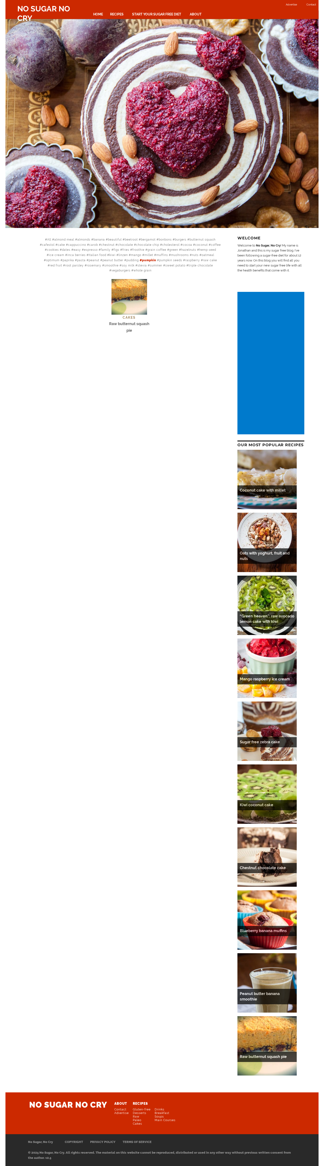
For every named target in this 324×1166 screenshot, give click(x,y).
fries (125, 249)
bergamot (148, 239)
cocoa (187, 244)
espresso (91, 249)
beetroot (131, 239)
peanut (94, 260)
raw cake (210, 260)
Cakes (137, 1123)
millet (148, 255)
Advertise (291, 4)
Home (98, 14)
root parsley (74, 265)
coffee (216, 244)
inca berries (76, 255)
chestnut (108, 244)
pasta (81, 260)
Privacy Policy (103, 1142)
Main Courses (165, 1120)
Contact (311, 4)
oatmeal (208, 255)
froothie (138, 249)
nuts (195, 255)
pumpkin (149, 260)
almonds (83, 239)
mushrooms (180, 255)
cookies (53, 249)
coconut (201, 244)
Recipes (117, 14)
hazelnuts (188, 249)
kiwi (112, 255)
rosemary (94, 265)
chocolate (125, 244)
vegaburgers (120, 270)
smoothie (111, 265)
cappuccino (77, 244)
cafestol (48, 244)
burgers (180, 239)
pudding (132, 260)
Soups (159, 1116)
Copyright (74, 1142)
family (106, 249)
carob (93, 244)
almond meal (64, 239)
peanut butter (112, 260)
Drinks (159, 1109)
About (196, 14)
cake (61, 244)
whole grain (143, 270)
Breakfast (162, 1113)
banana (99, 239)
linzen (123, 255)
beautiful (115, 239)
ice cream (56, 255)
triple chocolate (201, 265)
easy (77, 249)
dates (66, 249)
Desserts (139, 1113)
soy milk (128, 265)
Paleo (137, 1120)
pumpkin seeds (170, 260)
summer (156, 265)
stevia (142, 265)
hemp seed (207, 249)
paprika (68, 260)
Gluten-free (142, 1109)
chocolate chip (147, 244)
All (49, 239)
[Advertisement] (271, 363)
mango (136, 255)
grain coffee (157, 249)
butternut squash (203, 239)
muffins (162, 255)
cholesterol (171, 244)
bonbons (165, 239)
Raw (136, 1116)
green (173, 249)
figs (116, 249)
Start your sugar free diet (156, 14)
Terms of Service (137, 1142)
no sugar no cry (68, 1104)
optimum (53, 260)
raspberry (192, 260)
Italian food (97, 255)
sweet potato (175, 265)
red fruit (56, 265)
